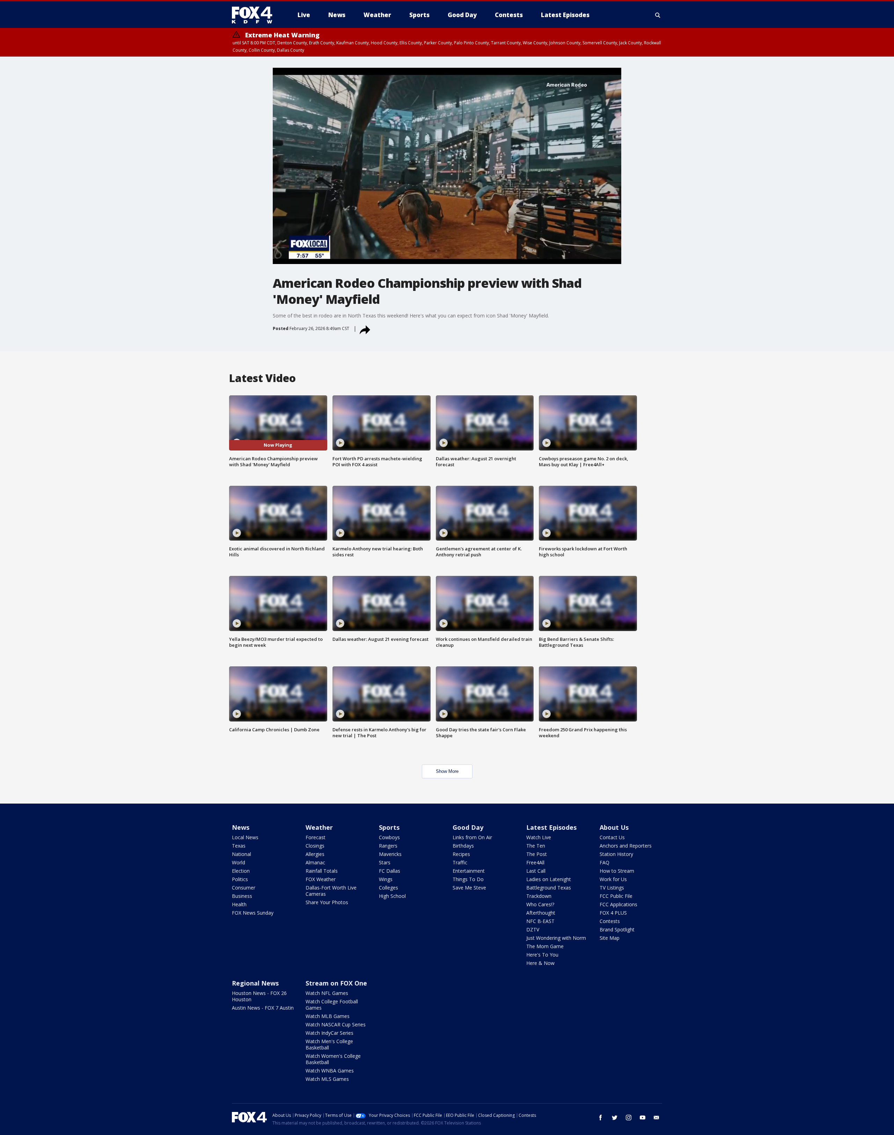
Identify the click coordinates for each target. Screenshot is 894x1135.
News (240, 827)
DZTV (532, 929)
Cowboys (389, 837)
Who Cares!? (540, 904)
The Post (536, 854)
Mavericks (390, 854)
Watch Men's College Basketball (329, 1044)
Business (242, 896)
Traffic (460, 862)
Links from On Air (472, 837)
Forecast (315, 837)
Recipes (461, 854)
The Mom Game (545, 946)
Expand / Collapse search (658, 15)
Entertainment (469, 870)
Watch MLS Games (327, 1079)
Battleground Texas (548, 887)
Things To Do (468, 879)
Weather (319, 827)
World (238, 862)
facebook (600, 1117)
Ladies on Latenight (548, 879)
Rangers (388, 845)
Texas (239, 845)
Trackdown (538, 896)
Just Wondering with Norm (556, 938)
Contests (610, 921)
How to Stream (617, 870)
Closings (315, 845)
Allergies (315, 854)
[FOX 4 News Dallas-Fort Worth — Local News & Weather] (255, 15)
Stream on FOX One (336, 983)
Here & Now (540, 963)
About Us (614, 827)
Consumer (243, 887)
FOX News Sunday (252, 912)
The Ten (535, 845)
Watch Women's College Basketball (333, 1059)
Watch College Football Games (332, 1004)
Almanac (315, 862)
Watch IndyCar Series (329, 1033)
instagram (628, 1117)
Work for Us (613, 879)
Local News (245, 837)
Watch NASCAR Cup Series (336, 1024)
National (241, 854)
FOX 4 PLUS (613, 912)
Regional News (255, 983)
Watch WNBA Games (330, 1070)
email (656, 1117)
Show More (447, 771)
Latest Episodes (551, 827)
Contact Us (612, 837)
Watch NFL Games (327, 993)
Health (239, 904)
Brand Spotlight (617, 929)
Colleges (388, 887)
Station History (616, 854)
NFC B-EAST (540, 921)
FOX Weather (321, 879)
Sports (389, 827)
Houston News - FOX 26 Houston (259, 996)
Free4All (535, 862)
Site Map (610, 938)
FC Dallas (389, 870)
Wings (386, 879)
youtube (642, 1117)
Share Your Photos (327, 902)
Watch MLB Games (328, 1016)
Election (241, 870)
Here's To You (542, 954)
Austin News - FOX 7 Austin (263, 1007)
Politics (240, 879)
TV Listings (612, 887)
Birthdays (463, 845)
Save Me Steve (469, 887)
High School (392, 896)
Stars (384, 862)
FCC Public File (616, 896)
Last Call (535, 870)
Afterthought (540, 912)
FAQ (604, 862)
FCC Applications (618, 904)
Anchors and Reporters (626, 845)
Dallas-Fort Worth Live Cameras (331, 890)
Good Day (468, 827)
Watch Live (538, 837)
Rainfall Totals (322, 870)
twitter (614, 1117)
